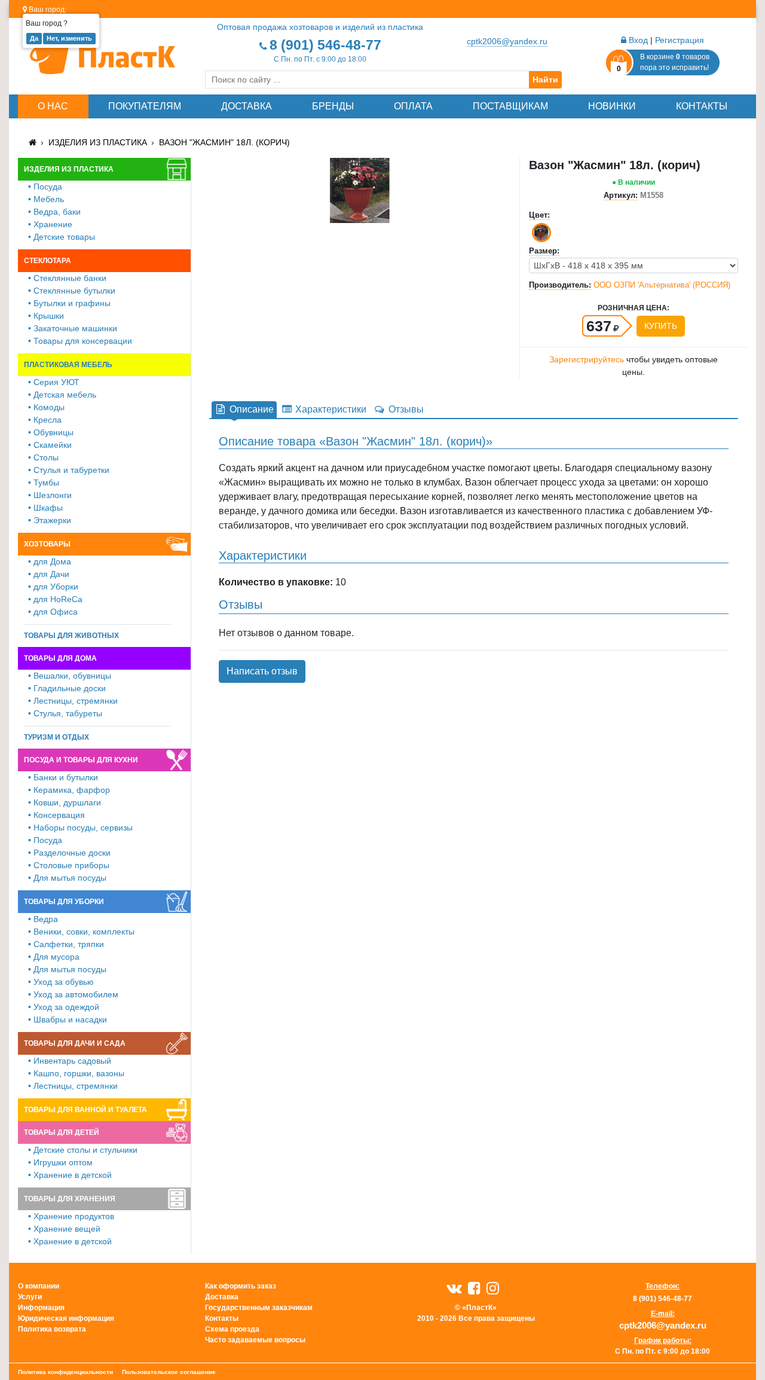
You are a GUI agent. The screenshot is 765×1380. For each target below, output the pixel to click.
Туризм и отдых (56, 737)
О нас (53, 106)
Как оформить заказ (240, 1286)
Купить (660, 326)
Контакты (701, 106)
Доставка (246, 106)
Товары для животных (71, 635)
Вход (637, 40)
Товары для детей (61, 1132)
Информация (41, 1307)
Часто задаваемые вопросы (255, 1340)
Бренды (333, 106)
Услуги (30, 1297)
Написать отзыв (262, 671)
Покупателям (144, 106)
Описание (250, 409)
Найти (545, 79)
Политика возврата (52, 1329)
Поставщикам (510, 106)
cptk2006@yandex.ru (507, 41)
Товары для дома (60, 658)
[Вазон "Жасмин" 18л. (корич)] (360, 190)
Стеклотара (47, 261)
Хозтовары (47, 544)
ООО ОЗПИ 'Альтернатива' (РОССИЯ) (661, 284)
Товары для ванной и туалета (85, 1110)
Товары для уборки (64, 901)
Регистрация (679, 40)
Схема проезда (232, 1329)
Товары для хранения (69, 1199)
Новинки (612, 106)
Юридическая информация (66, 1318)
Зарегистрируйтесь (586, 359)
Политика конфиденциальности (65, 1372)
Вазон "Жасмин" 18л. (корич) (224, 142)
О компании (38, 1286)
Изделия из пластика (97, 142)
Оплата (413, 106)
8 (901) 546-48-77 (325, 45)
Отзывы (405, 409)
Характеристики (329, 409)
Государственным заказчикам (259, 1307)
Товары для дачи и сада (75, 1043)
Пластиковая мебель (68, 365)
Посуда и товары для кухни (81, 760)
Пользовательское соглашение (169, 1372)
